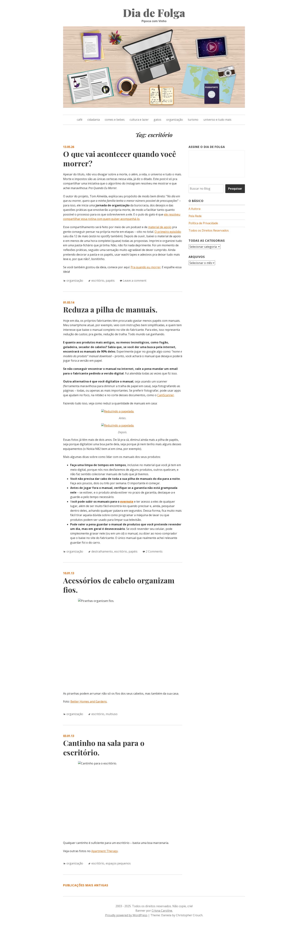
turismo (193, 120)
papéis (110, 280)
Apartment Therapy (104, 851)
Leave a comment (134, 280)
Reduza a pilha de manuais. (110, 309)
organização (174, 120)
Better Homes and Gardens (88, 701)
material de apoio (159, 227)
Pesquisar (235, 189)
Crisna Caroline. (162, 911)
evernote (126, 501)
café (79, 120)
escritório (97, 280)
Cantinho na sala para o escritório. (103, 747)
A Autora (194, 209)
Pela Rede (195, 216)
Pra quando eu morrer (146, 267)
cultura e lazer (139, 120)
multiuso (111, 714)
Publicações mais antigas (85, 885)
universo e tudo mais (217, 120)
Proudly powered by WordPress (126, 915)
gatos (157, 120)
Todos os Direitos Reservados (209, 230)
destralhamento (102, 551)
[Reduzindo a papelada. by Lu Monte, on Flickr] (117, 411)
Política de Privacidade (203, 223)
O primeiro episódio (168, 232)
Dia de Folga (154, 12)
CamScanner (165, 395)
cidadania (93, 120)
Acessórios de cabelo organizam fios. (118, 585)
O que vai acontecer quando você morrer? (119, 158)
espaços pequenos (118, 863)
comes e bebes (115, 120)
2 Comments (154, 551)
